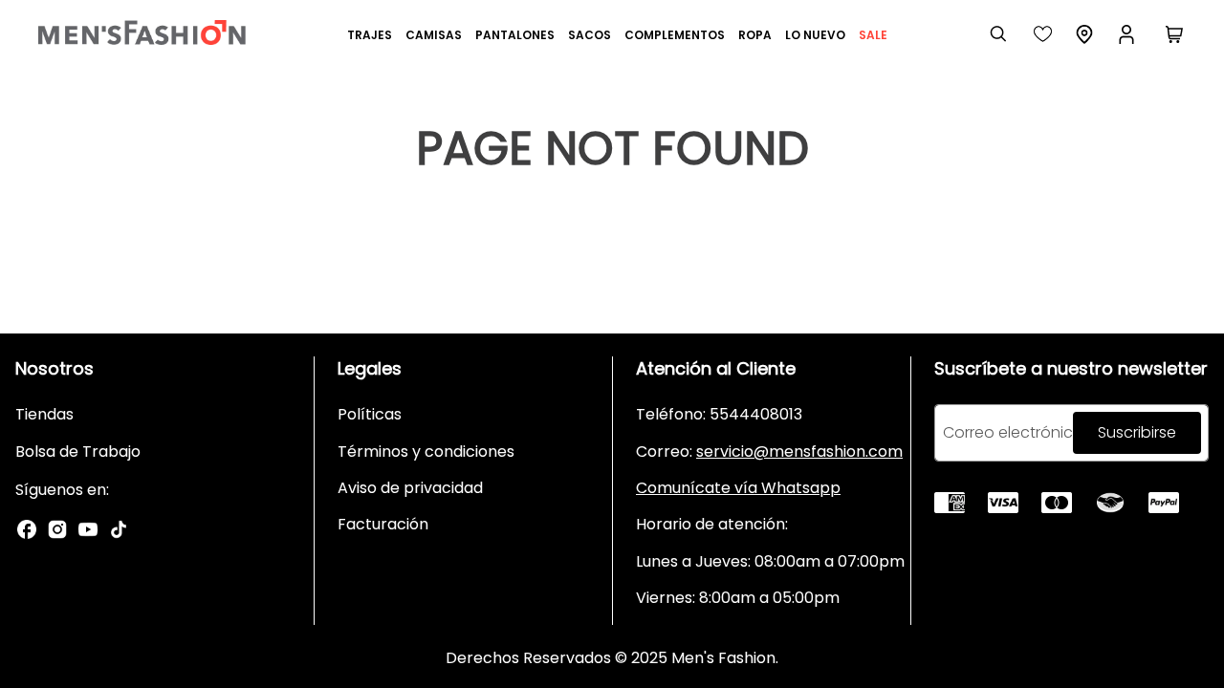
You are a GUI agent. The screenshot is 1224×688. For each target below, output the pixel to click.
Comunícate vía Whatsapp (738, 488)
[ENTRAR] (1128, 34)
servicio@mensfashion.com (799, 451)
